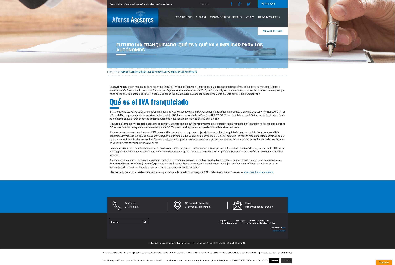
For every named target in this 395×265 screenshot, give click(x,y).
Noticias (250, 17)
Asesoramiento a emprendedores (226, 17)
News (116, 72)
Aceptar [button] (274, 261)
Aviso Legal (239, 220)
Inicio (110, 72)
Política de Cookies (228, 223)
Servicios (201, 17)
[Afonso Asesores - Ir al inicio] (137, 17)
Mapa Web (224, 220)
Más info (287, 261)
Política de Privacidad (259, 220)
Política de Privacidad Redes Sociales (258, 223)
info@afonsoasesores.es (259, 206)
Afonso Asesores (184, 17)
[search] (144, 222)
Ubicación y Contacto (269, 17)
